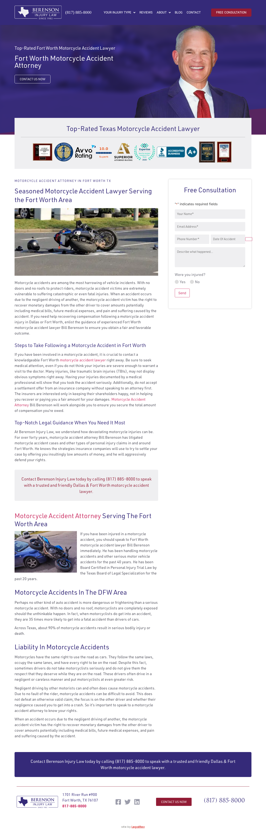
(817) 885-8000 (78, 12)
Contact (194, 12)
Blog (178, 12)
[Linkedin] (137, 802)
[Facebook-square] (118, 802)
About (162, 12)
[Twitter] (127, 802)
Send (182, 293)
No (197, 282)
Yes (183, 282)
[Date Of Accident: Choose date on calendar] (248, 239)
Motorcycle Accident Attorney (58, 515)
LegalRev (138, 827)
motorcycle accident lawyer (83, 360)
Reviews (146, 12)
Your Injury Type (117, 12)
